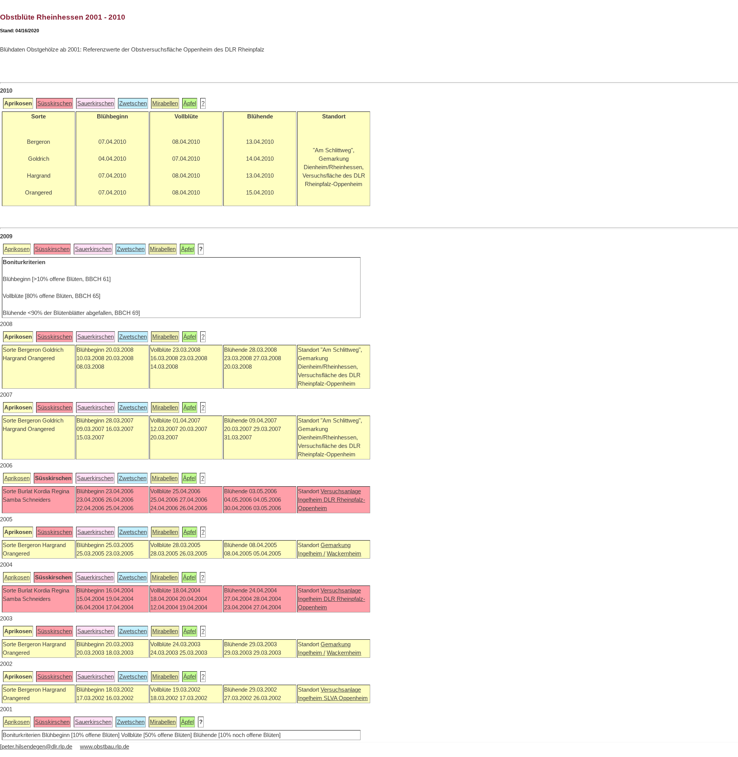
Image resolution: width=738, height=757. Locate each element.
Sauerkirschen (95, 103)
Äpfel (189, 103)
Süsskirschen (54, 103)
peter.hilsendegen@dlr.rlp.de (37, 747)
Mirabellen (165, 103)
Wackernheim (344, 554)
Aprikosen (17, 249)
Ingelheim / (311, 554)
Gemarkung (336, 545)
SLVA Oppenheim (346, 698)
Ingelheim (311, 500)
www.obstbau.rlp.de (104, 747)
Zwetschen (133, 103)
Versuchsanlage (341, 491)
